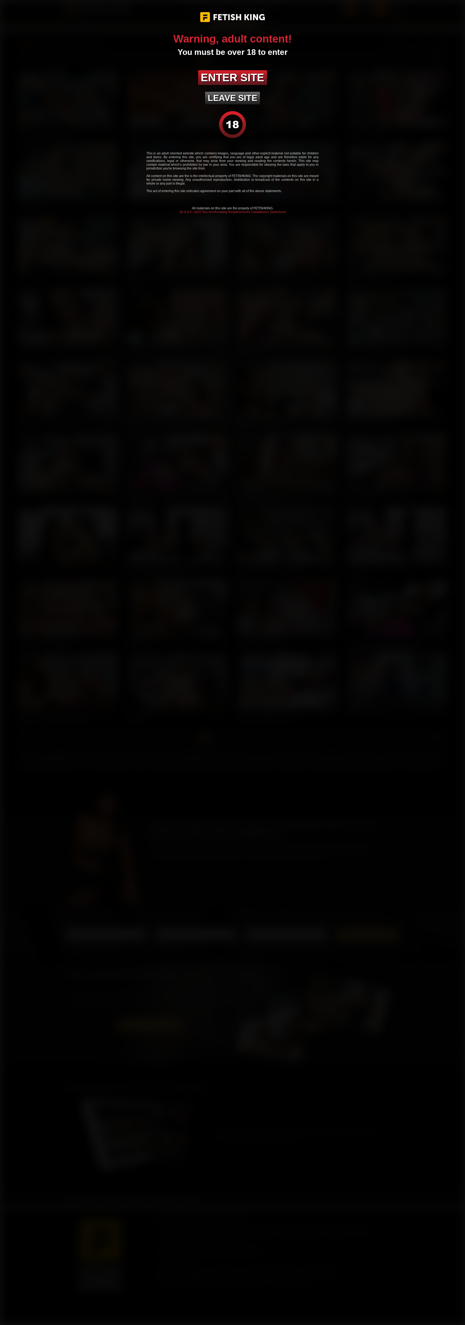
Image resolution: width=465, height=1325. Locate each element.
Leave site (232, 98)
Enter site (232, 77)
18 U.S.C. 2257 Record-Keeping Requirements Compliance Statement (232, 212)
